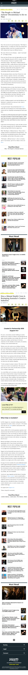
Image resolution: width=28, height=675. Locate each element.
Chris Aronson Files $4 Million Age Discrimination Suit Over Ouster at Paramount (15, 561)
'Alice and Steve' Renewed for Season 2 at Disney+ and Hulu (12, 603)
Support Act (11, 487)
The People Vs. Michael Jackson (15, 148)
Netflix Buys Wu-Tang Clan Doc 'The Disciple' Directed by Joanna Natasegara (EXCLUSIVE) (16, 199)
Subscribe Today (14, 664)
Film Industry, (20, 496)
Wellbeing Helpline (21, 464)
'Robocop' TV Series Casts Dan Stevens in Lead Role (16, 532)
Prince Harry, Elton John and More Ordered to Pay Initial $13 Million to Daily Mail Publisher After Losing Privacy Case (16, 541)
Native (25, 496)
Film (3, 260)
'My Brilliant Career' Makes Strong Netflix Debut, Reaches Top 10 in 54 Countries (16, 547)
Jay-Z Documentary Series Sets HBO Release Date (15, 525)
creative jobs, (13, 496)
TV (6, 9)
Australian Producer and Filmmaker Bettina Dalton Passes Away (10, 270)
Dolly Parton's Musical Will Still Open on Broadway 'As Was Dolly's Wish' (16, 206)
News (10, 9)
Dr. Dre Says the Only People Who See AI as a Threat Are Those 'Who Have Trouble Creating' (16, 512)
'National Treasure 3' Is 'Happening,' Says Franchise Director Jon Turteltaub (16, 518)
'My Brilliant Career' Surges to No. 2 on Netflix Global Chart (13, 255)
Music (3, 274)
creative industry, (5, 496)
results (10, 425)
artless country (10, 476)
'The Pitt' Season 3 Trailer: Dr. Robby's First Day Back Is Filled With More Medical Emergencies (16, 185)
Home (2, 9)
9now (2, 142)
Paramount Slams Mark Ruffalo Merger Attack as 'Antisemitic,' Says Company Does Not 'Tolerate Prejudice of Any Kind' (16, 171)
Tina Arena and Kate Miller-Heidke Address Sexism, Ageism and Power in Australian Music (11, 287)
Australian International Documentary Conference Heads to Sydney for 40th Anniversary (11, 263)
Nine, (6, 148)
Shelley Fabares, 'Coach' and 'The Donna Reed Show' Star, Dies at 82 (16, 227)
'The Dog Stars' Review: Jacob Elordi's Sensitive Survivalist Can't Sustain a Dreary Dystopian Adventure (16, 164)
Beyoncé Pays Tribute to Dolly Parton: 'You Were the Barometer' (16, 220)
